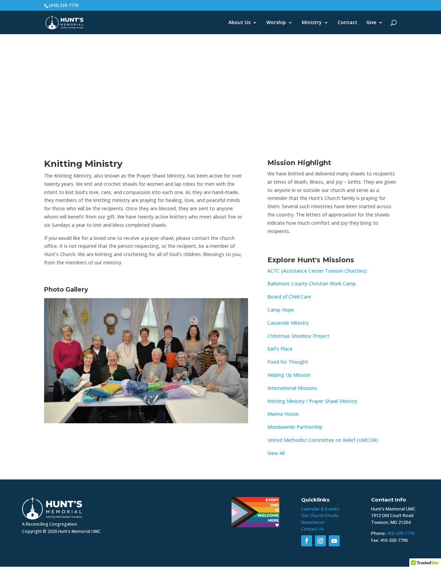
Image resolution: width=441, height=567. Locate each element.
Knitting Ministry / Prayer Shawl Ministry (312, 401)
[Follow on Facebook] (306, 540)
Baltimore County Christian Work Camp (311, 283)
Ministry (312, 23)
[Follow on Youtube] (334, 540)
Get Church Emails (320, 515)
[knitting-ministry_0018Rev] (146, 423)
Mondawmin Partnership (294, 427)
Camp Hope (280, 309)
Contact (347, 23)
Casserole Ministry (288, 323)
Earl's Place (280, 348)
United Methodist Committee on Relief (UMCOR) (322, 440)
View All (276, 453)
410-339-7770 (400, 533)
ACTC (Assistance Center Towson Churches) (317, 270)
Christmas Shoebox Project (298, 336)
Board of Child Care (289, 296)
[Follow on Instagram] (320, 540)
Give (371, 23)
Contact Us (312, 529)
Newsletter (313, 522)
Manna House (283, 414)
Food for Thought (287, 361)
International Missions (292, 388)
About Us (239, 23)
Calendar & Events (320, 509)
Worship (276, 23)
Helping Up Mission (288, 375)
